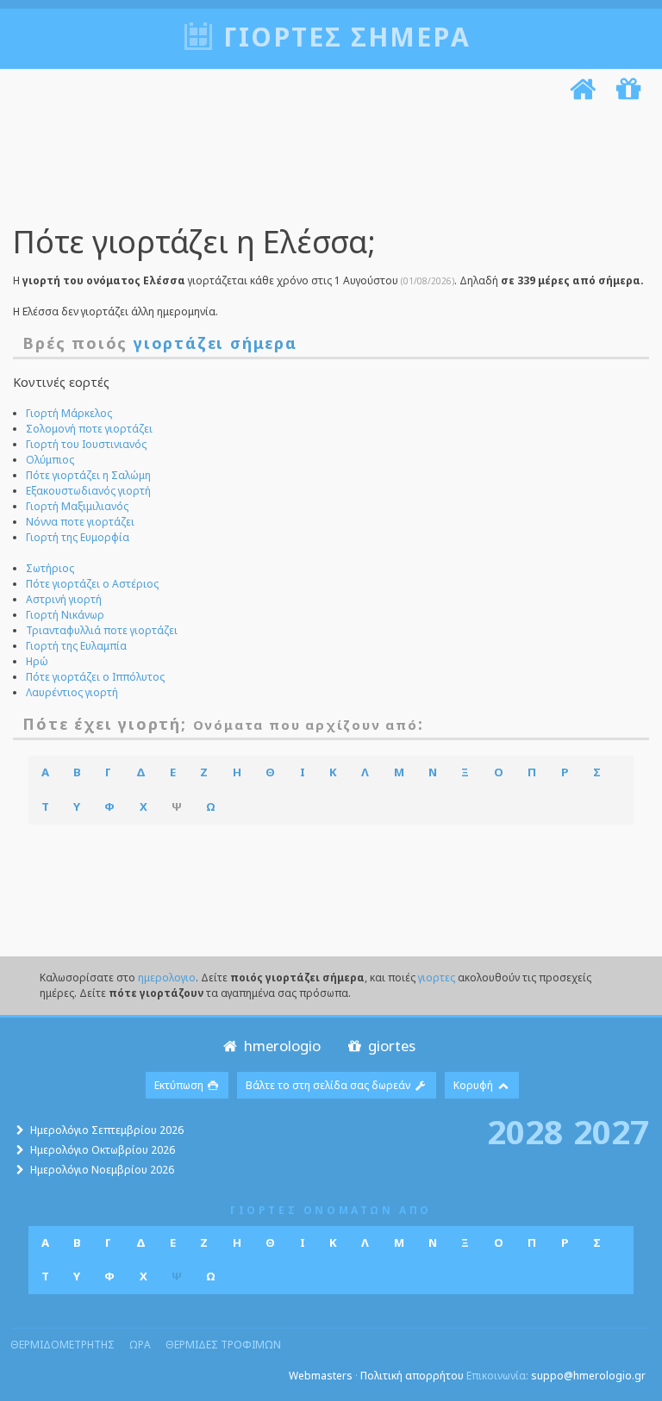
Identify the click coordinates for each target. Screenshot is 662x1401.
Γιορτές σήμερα (347, 36)
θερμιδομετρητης (62, 1344)
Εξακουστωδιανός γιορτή (88, 490)
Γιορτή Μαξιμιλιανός (77, 506)
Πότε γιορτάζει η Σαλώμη (88, 475)
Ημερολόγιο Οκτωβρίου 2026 (102, 1150)
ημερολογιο (167, 977)
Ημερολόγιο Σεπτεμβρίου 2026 (107, 1130)
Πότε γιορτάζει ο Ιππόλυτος (95, 676)
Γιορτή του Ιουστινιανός (86, 444)
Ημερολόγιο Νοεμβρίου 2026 (102, 1169)
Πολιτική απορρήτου (412, 1375)
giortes (390, 1045)
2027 (611, 1131)
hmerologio (280, 1045)
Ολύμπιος (50, 459)
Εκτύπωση (180, 1085)
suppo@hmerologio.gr (588, 1375)
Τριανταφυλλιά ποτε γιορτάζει (102, 630)
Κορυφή (474, 1085)
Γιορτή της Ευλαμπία (76, 645)
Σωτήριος (50, 568)
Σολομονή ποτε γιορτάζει (89, 428)
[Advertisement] (326, 166)
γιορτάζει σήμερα (215, 343)
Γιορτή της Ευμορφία (77, 537)
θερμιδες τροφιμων (223, 1344)
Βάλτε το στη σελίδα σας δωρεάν (329, 1085)
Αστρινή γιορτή (64, 599)
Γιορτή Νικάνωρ (65, 614)
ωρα (140, 1344)
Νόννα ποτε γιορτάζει (80, 521)
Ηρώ (37, 661)
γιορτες (436, 977)
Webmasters (321, 1375)
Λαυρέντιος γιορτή (72, 692)
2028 (525, 1131)
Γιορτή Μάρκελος (69, 413)
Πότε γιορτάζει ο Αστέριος (92, 583)
